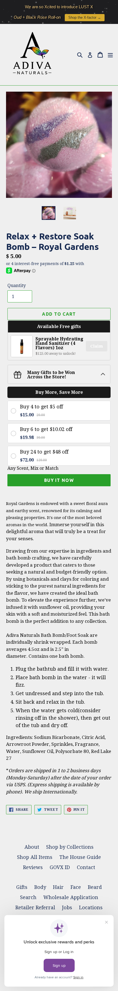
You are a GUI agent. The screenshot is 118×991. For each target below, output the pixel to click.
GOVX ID (60, 867)
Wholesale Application (70, 897)
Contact (86, 867)
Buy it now (59, 480)
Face (76, 887)
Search (28, 897)
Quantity (16, 285)
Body (40, 887)
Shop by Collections (70, 847)
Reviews (33, 867)
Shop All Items (34, 857)
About (31, 847)
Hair (58, 887)
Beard (95, 887)
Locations (91, 907)
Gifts (21, 887)
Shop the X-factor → (84, 14)
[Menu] (110, 54)
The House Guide (80, 857)
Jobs (67, 907)
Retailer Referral (35, 907)
